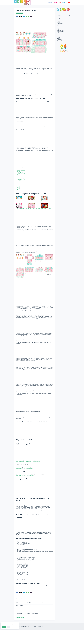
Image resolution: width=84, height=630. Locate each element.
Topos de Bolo (19, 189)
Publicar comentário (19, 617)
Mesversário (19, 181)
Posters (18, 187)
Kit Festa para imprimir (21, 179)
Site (42, 602)
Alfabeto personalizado (21, 170)
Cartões (18, 171)
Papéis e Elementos (20, 182)
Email (30, 602)
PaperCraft (19, 183)
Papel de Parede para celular (22, 185)
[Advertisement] (34, 26)
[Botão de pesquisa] (69, 15)
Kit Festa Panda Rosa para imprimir (34, 208)
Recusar (8, 626)
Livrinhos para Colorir (20, 180)
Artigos (58, 21)
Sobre (28, 626)
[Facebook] (17, 16)
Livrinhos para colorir (60, 32)
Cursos (58, 24)
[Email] (31, 16)
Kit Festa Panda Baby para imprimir (21, 208)
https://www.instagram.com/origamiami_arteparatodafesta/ (35, 458)
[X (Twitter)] (20, 16)
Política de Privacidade (23, 626)
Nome (17, 602)
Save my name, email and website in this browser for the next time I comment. (27, 613)
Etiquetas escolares (20, 175)
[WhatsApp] (27, 16)
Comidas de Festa (20, 172)
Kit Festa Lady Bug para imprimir (46, 208)
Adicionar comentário (19, 605)
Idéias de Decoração (20, 178)
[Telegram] (24, 16)
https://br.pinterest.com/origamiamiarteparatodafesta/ (25, 468)
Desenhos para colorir (21, 173)
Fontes (58, 29)
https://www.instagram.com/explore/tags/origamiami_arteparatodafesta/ (28, 461)
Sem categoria (59, 39)
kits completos (28, 510)
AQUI (33, 587)
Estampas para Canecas (21, 174)
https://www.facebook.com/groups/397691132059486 (25, 475)
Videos (58, 41)
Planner (18, 186)
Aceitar (4, 626)
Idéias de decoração (60, 30)
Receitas (18, 188)
